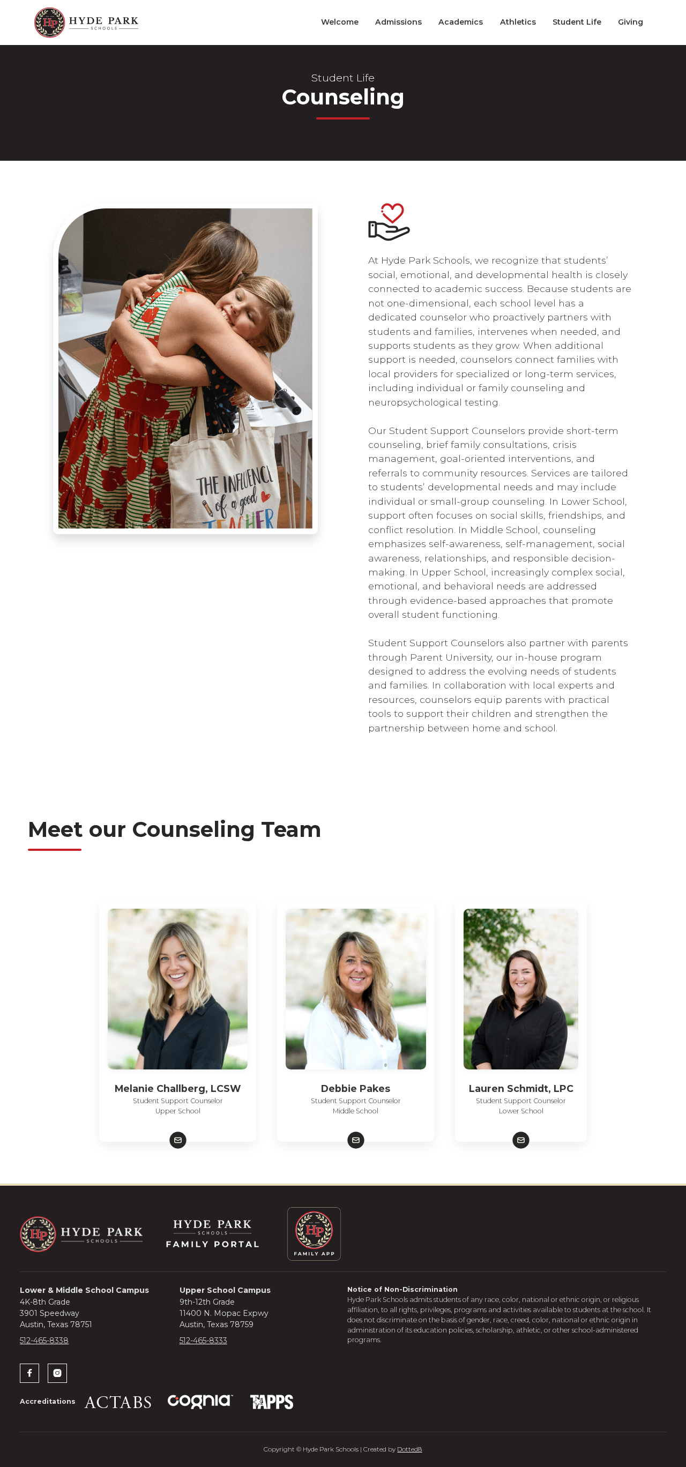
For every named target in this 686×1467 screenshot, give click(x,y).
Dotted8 (409, 1449)
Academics (460, 22)
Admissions (398, 22)
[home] (86, 22)
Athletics (518, 22)
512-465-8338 (44, 1340)
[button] (339, 22)
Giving (630, 22)
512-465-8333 (203, 1340)
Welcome (340, 22)
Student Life (577, 22)
